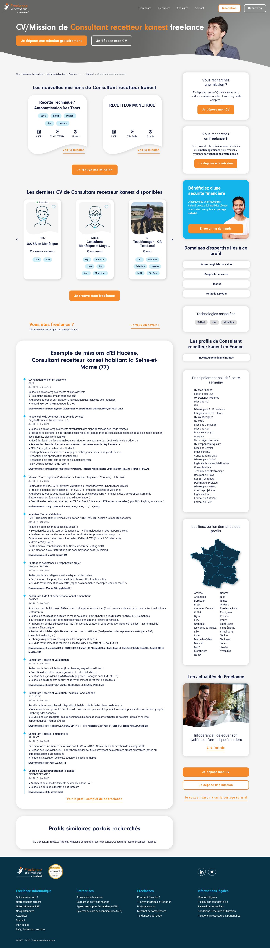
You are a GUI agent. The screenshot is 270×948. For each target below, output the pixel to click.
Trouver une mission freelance (154, 901)
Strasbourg (226, 631)
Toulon (224, 635)
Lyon (197, 635)
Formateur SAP (203, 501)
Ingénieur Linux (203, 494)
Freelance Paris (228, 608)
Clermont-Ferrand (204, 608)
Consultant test (203, 467)
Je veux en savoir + (145, 325)
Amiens (198, 592)
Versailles (225, 650)
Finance (73, 74)
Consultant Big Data (205, 455)
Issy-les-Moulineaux (205, 627)
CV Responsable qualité (207, 444)
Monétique (229, 322)
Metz (197, 647)
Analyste (199, 436)
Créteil (197, 612)
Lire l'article (216, 747)
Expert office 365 (203, 393)
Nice (222, 596)
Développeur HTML (205, 486)
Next (172, 239)
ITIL (196, 405)
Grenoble (199, 623)
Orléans (224, 604)
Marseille (199, 643)
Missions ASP (202, 428)
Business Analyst (204, 432)
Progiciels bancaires (216, 274)
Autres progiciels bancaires (216, 264)
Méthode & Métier (55, 74)
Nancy (197, 654)
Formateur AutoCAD (205, 498)
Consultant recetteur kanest (67, 360)
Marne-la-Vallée (203, 639)
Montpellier (200, 650)
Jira (214, 322)
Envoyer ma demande (216, 228)
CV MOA (199, 420)
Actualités (182, 8)
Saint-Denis (226, 623)
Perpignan (226, 612)
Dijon (197, 616)
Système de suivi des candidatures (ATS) (99, 911)
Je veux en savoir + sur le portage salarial (215, 797)
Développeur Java (204, 474)
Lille (196, 631)
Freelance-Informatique (43, 940)
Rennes (224, 616)
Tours (223, 643)
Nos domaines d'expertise (29, 74)
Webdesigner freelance (207, 440)
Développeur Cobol (204, 459)
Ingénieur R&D (202, 451)
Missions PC (201, 401)
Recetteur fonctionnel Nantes (216, 357)
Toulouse (225, 639)
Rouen (223, 620)
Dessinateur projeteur (206, 482)
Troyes (224, 647)
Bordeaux (199, 600)
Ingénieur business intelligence (211, 463)
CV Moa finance (203, 390)
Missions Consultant (205, 424)
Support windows (204, 478)
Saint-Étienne (227, 627)
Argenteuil (200, 596)
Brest (197, 604)
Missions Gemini (203, 447)
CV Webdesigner (203, 417)
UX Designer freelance (206, 397)
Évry (196, 620)
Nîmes (223, 600)
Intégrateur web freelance (208, 413)
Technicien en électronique (209, 471)
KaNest (90, 74)
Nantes (224, 592)
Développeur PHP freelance (209, 409)
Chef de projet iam (204, 490)
